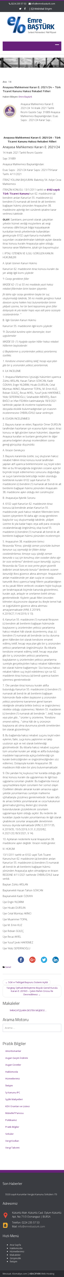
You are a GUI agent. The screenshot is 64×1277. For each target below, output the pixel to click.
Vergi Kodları (12, 1140)
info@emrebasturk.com (43, 3)
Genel (8, 967)
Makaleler (15, 1254)
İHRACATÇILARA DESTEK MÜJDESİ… (28, 1010)
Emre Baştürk (25, 96)
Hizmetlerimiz (12, 1078)
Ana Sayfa (15, 1244)
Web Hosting (47, 1273)
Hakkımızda (11, 1071)
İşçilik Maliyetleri (14, 1099)
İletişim (9, 1085)
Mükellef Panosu (14, 1113)
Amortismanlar (13, 1051)
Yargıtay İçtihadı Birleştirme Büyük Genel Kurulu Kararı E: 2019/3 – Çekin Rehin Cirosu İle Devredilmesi (32, 991)
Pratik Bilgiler (12, 1126)
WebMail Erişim (43, 8)
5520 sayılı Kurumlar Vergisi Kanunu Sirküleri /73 (31, 1194)
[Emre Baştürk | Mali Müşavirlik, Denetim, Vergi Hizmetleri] (32, 24)
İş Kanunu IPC (12, 1092)
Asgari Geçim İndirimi (16, 1058)
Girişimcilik (15, 1258)
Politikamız (11, 1120)
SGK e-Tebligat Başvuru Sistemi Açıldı (26, 982)
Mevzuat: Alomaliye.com (15, 1273)
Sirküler (9, 1133)
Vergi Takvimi (12, 1147)
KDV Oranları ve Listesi (17, 1106)
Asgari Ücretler (13, 1064)
